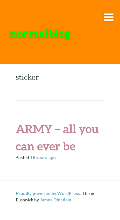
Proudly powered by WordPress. (48, 193)
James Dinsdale (55, 199)
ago (43, 157)
